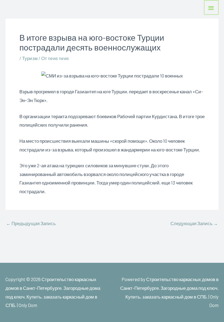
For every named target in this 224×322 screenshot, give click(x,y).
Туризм (30, 58)
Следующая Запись (194, 223)
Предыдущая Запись (31, 223)
